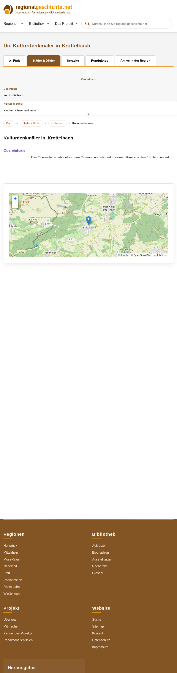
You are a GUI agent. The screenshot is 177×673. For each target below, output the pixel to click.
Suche (96, 619)
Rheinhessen (12, 580)
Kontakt (97, 633)
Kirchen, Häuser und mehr (20, 107)
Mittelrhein (10, 552)
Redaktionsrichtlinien (18, 640)
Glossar (97, 573)
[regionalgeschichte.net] (38, 9)
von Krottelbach (13, 92)
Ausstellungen (102, 559)
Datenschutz (101, 640)
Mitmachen (11, 626)
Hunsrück (10, 545)
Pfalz (7, 573)
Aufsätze (98, 545)
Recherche (100, 566)
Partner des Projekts (17, 633)
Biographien (100, 552)
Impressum (100, 647)
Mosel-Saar (11, 559)
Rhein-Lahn (11, 587)
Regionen (11, 23)
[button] (88, 220)
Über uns (9, 619)
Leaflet (124, 255)
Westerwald (11, 593)
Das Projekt (64, 23)
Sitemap (98, 626)
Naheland (10, 566)
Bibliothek (37, 23)
